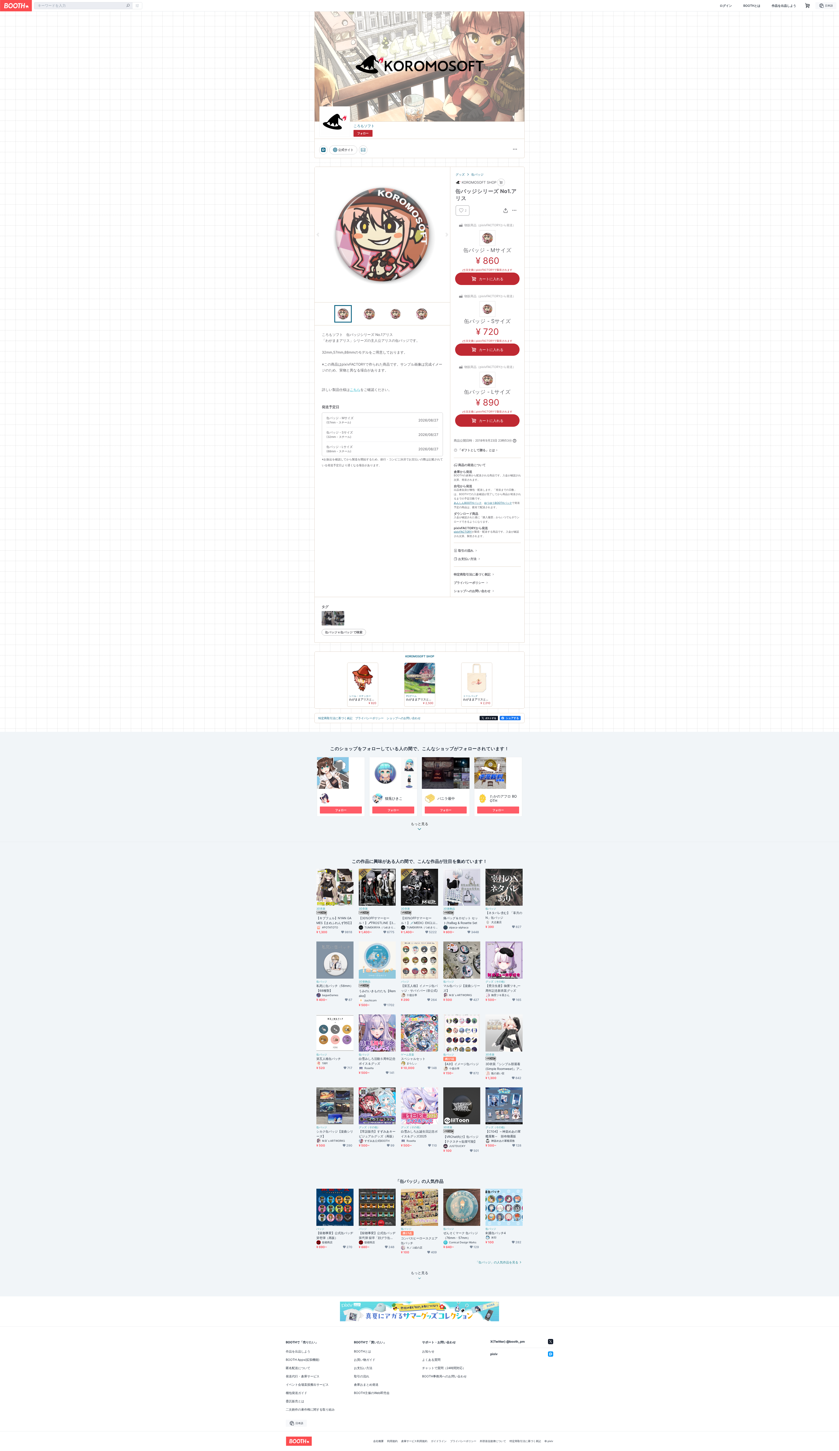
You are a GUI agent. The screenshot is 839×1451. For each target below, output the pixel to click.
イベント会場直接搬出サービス (307, 1384)
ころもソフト (364, 126)
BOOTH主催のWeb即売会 (372, 1393)
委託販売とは (295, 1401)
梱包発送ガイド (296, 1393)
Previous (318, 234)
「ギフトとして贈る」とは (476, 450)
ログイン (726, 5)
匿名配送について (298, 1368)
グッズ (460, 174)
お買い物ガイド (364, 1359)
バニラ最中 (446, 798)
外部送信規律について (493, 1441)
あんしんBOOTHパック (468, 502)
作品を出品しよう (784, 5)
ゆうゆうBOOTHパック (498, 502)
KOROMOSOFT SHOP (419, 656)
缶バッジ (477, 174)
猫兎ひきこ (393, 798)
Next (446, 234)
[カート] (501, 182)
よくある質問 (431, 1359)
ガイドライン (439, 1441)
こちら (355, 389)
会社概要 (378, 1441)
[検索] (128, 6)
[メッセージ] (363, 149)
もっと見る (419, 824)
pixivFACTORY (463, 531)
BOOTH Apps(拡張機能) (302, 1359)
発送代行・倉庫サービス (302, 1376)
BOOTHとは (751, 5)
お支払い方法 (467, 559)
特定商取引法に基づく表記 (472, 574)
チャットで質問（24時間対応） (444, 1368)
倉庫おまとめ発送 (366, 1384)
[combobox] (83, 5)
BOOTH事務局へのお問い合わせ (444, 1376)
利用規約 (392, 1441)
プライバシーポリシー (469, 582)
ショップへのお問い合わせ (472, 591)
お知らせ (428, 1351)
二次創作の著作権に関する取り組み (310, 1409)
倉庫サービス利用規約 (414, 1441)
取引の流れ (465, 550)
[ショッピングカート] (807, 5)
